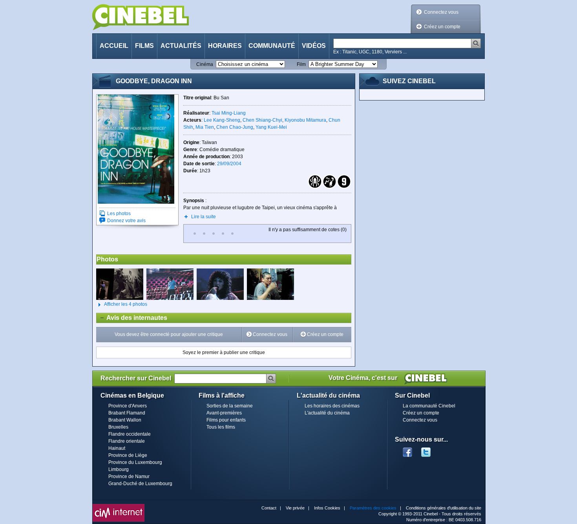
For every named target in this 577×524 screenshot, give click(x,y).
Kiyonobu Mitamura (305, 120)
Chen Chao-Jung (234, 127)
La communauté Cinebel (429, 406)
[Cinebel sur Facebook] (407, 450)
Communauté (271, 45)
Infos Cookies (327, 508)
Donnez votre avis (126, 220)
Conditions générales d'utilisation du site (443, 508)
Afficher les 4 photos (121, 304)
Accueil (114, 45)
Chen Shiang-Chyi (262, 120)
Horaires (225, 45)
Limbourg (118, 469)
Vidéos (314, 45)
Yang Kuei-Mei (271, 127)
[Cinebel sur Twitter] (429, 450)
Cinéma (204, 64)
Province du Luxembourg (135, 462)
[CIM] (118, 506)
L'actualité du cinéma (327, 413)
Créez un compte (442, 26)
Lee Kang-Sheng (222, 120)
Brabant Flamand (126, 413)
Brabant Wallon (124, 420)
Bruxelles (118, 427)
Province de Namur (129, 476)
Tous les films (220, 427)
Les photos (119, 213)
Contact (268, 508)
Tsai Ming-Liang (229, 113)
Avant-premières (224, 413)
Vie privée (295, 508)
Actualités (181, 45)
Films (144, 45)
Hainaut (116, 448)
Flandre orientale (126, 441)
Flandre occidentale (129, 434)
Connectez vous (441, 12)
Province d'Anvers (127, 406)
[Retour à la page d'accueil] (140, 17)
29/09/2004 (229, 163)
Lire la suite (203, 216)
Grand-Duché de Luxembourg (140, 483)
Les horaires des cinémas (332, 406)
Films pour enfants (226, 420)
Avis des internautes (132, 317)
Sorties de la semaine (229, 406)
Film (301, 64)
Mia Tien (204, 127)
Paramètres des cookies (373, 508)
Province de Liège (127, 455)
